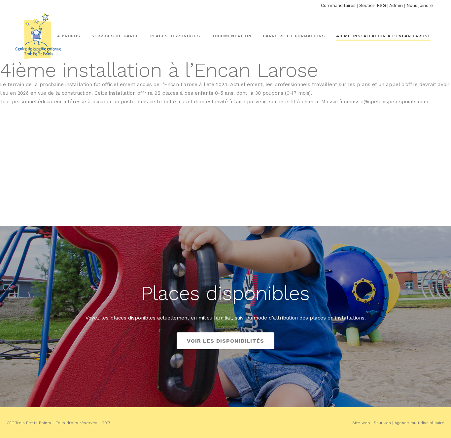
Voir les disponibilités (225, 341)
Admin (396, 5)
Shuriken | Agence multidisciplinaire (409, 423)
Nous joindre (419, 5)
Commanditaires (338, 5)
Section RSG (372, 5)
